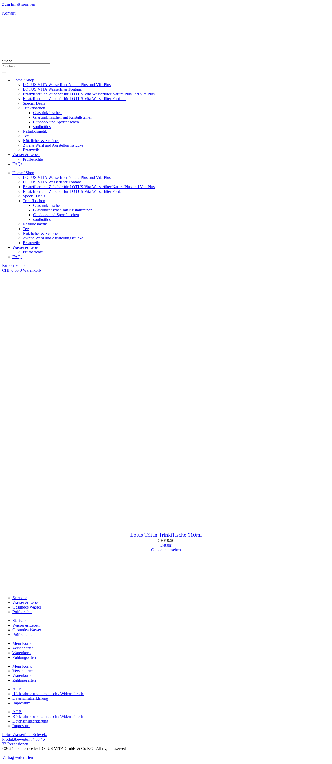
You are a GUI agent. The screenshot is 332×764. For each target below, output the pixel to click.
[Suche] (4, 72)
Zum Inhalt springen (18, 4)
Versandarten (23, 648)
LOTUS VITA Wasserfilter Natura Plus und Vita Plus (67, 84)
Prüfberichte (33, 159)
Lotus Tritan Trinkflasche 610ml (166, 535)
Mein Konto (22, 643)
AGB (17, 689)
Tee (26, 136)
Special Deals (34, 103)
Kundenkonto (13, 265)
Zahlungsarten (24, 657)
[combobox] (26, 66)
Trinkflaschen (34, 108)
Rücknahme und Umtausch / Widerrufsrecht (48, 693)
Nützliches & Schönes (41, 140)
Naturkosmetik (35, 131)
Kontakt (8, 13)
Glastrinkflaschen (47, 112)
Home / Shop (23, 80)
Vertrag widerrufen (17, 757)
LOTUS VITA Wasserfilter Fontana (52, 89)
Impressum (21, 703)
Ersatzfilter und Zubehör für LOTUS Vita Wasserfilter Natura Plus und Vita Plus (89, 94)
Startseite (19, 598)
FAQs (17, 164)
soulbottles (42, 126)
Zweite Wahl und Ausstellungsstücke (53, 145)
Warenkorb (21, 652)
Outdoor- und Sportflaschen (56, 122)
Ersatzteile (31, 150)
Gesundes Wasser (26, 607)
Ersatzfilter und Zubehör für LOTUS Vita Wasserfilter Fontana (74, 98)
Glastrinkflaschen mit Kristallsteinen (62, 117)
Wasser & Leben (26, 154)
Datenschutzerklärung (30, 698)
